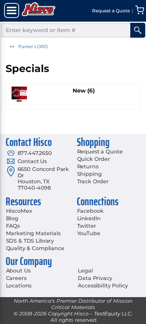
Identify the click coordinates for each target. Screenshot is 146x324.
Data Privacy (95, 278)
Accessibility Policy (103, 286)
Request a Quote (100, 152)
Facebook (90, 211)
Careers (16, 278)
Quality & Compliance (35, 248)
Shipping (89, 174)
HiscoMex (19, 211)
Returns (87, 166)
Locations (19, 286)
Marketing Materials (33, 233)
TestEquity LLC (112, 314)
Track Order (93, 181)
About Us (18, 271)
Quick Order (93, 159)
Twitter (86, 226)
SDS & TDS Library (30, 241)
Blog (12, 218)
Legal (85, 271)
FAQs (13, 226)
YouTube (88, 233)
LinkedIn (89, 218)
